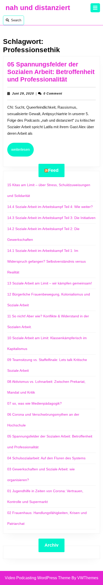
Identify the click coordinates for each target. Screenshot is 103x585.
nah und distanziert (38, 8)
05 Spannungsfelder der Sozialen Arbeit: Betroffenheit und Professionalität (50, 72)
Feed (53, 170)
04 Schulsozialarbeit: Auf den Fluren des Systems (46, 458)
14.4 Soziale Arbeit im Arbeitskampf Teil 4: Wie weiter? (50, 207)
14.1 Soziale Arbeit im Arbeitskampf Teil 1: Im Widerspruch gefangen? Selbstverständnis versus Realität (46, 261)
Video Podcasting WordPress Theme (37, 578)
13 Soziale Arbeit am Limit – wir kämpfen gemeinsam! (49, 283)
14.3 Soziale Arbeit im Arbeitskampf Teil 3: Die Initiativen (51, 218)
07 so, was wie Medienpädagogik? (34, 403)
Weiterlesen (22, 149)
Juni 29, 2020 (23, 93)
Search (16, 20)
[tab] (95, 7)
